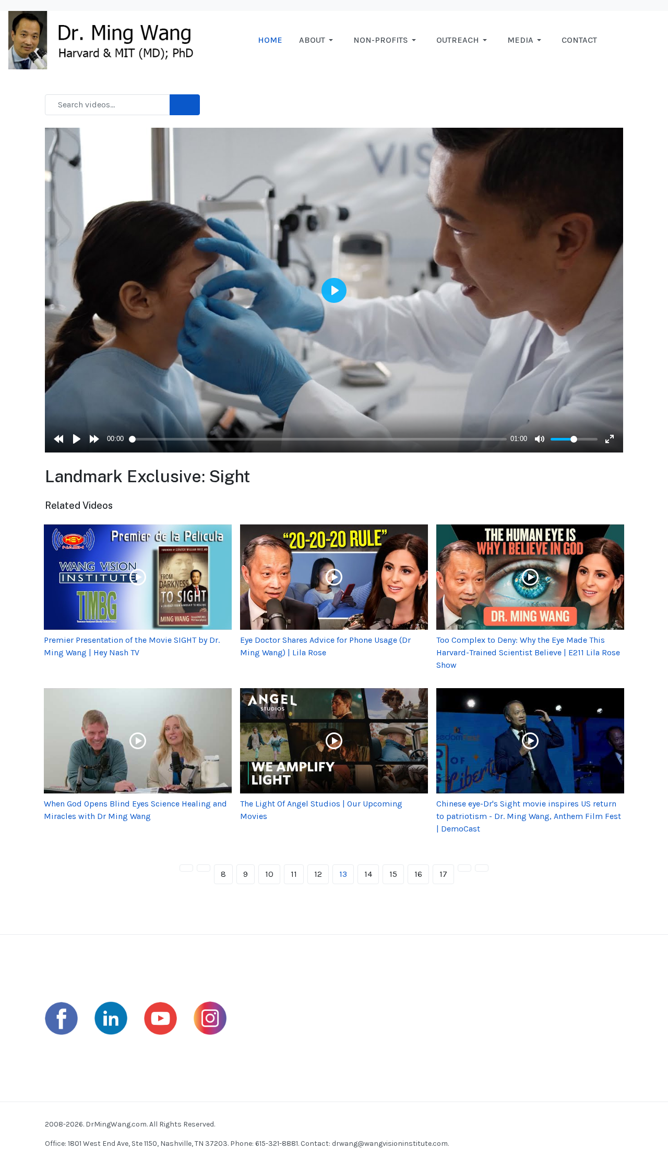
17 (443, 874)
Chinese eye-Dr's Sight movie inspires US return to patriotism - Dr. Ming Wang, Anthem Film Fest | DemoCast (528, 816)
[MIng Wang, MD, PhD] (106, 39)
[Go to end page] (481, 868)
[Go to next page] (464, 868)
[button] (318, 40)
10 (269, 874)
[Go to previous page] (203, 868)
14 (368, 874)
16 (418, 874)
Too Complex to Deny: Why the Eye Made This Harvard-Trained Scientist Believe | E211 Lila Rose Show (528, 652)
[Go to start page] (186, 868)
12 (318, 874)
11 (294, 874)
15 (393, 874)
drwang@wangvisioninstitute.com (390, 1143)
